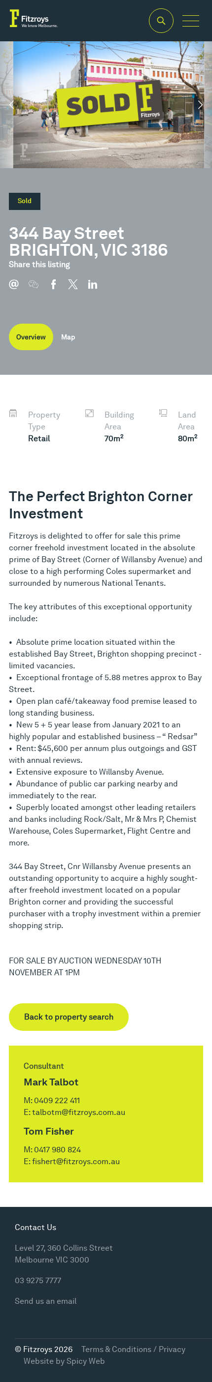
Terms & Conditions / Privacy (133, 1349)
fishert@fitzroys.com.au (76, 1161)
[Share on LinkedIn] (97, 289)
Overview (31, 337)
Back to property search (68, 1016)
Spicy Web (86, 1361)
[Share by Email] (19, 289)
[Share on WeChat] (38, 289)
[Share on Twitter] (78, 289)
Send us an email (45, 1301)
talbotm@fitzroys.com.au (78, 1112)
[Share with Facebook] (58, 289)
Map (68, 337)
